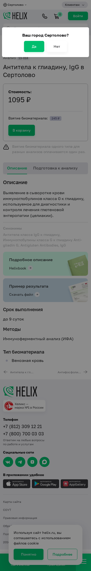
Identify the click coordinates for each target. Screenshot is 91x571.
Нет (57, 46)
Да (34, 46)
